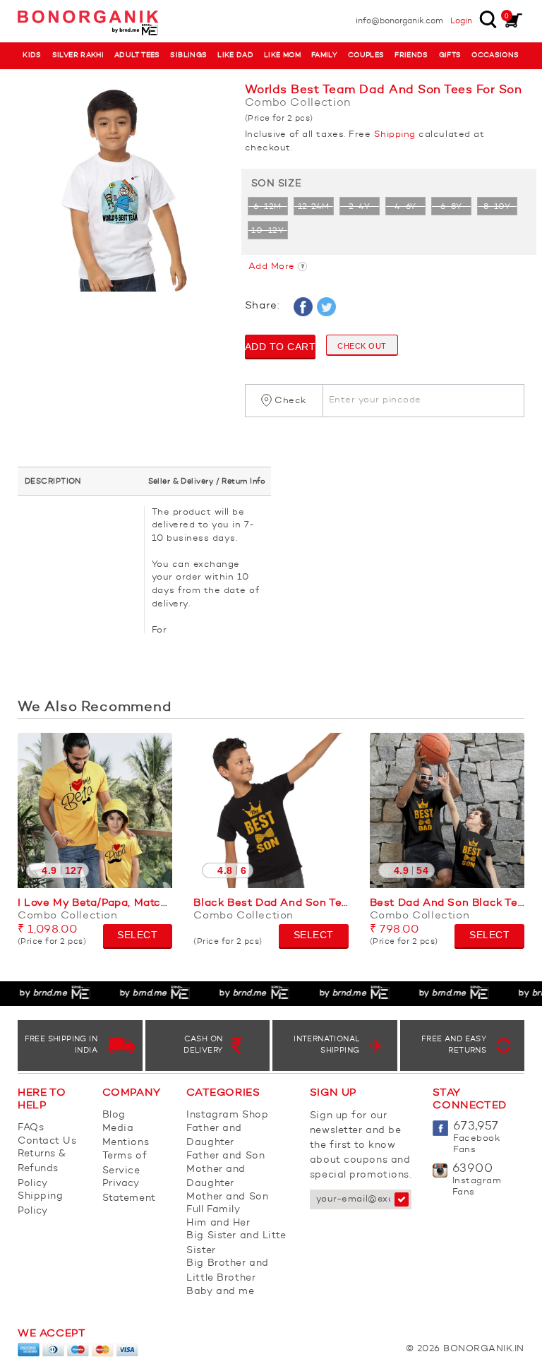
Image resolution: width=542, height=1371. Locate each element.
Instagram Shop (227, 1115)
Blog (114, 1115)
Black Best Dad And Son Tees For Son (270, 903)
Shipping (395, 134)
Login (461, 21)
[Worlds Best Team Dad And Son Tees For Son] (121, 189)
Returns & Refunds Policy (42, 1168)
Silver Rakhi (78, 55)
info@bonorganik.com (399, 21)
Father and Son (225, 1156)
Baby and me (220, 1291)
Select (137, 934)
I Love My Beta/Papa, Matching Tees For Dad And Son (95, 903)
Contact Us (47, 1141)
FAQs (31, 1127)
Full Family (213, 1209)
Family (324, 55)
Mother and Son (227, 1197)
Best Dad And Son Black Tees (447, 903)
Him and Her (218, 1223)
